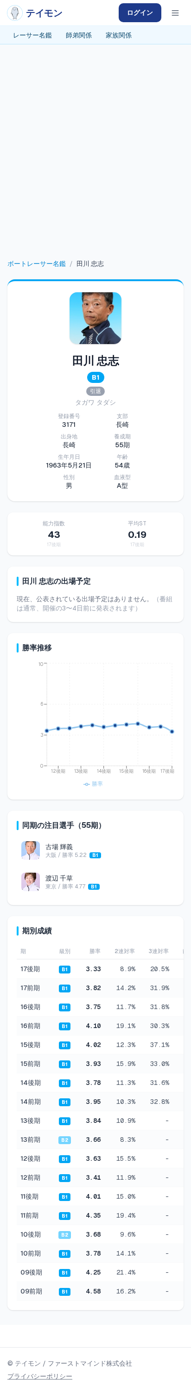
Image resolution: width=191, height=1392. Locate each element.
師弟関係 (79, 35)
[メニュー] (175, 13)
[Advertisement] (95, 159)
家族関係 (119, 35)
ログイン (140, 12)
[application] (95, 725)
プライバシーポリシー (39, 1376)
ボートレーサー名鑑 (36, 263)
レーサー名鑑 (32, 35)
